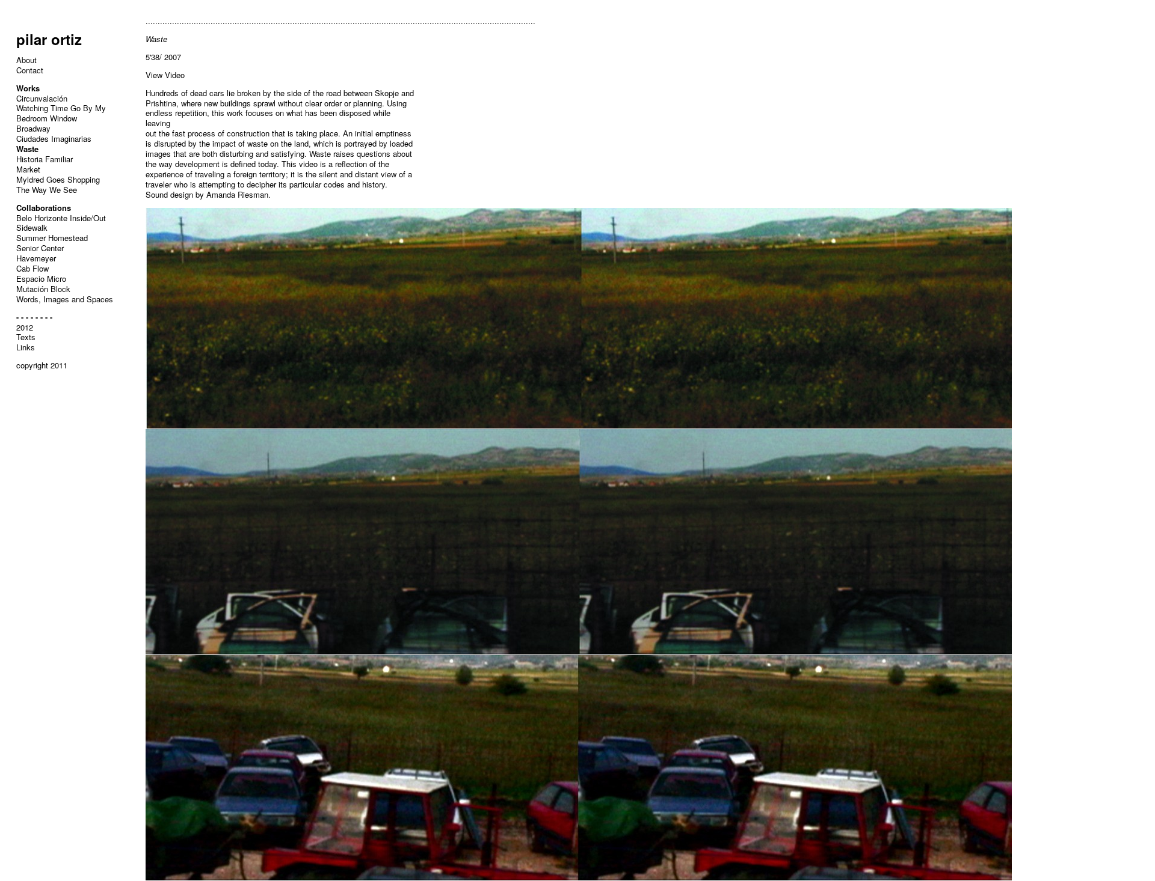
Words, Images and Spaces (64, 299)
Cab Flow (32, 268)
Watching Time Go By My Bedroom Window (61, 113)
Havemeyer (36, 258)
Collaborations (43, 207)
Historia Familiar (44, 159)
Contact (29, 70)
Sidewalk (32, 227)
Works (28, 88)
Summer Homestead (52, 237)
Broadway (33, 128)
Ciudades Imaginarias (53, 138)
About (26, 60)
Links (25, 347)
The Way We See (46, 189)
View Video (165, 75)
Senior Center (40, 248)
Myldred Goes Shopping (58, 179)
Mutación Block (43, 288)
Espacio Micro (41, 278)
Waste (27, 148)
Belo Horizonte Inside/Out (61, 218)
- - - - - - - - (34, 317)
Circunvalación (41, 98)
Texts (25, 337)
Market (28, 169)
